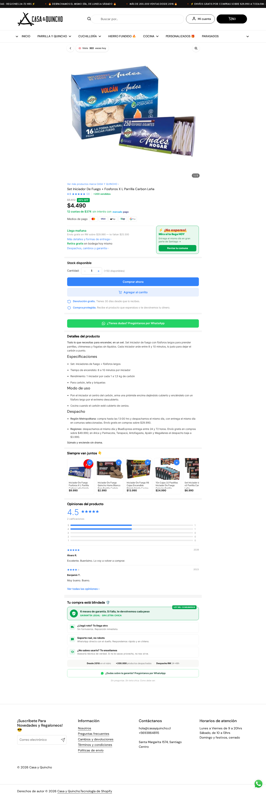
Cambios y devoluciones (95, 739)
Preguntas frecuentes (93, 734)
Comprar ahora (133, 282)
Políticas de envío (91, 750)
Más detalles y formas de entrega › (89, 239)
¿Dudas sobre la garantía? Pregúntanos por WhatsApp (135, 673)
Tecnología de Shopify (96, 791)
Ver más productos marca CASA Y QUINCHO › (93, 184)
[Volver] (70, 48)
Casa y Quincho (68, 791)
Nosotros (84, 728)
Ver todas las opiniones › (83, 589)
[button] (232, 18)
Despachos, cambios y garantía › (87, 248)
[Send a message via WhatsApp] (258, 784)
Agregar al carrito (136, 292)
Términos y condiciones (95, 745)
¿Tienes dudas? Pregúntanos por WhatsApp (135, 323)
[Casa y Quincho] (40, 19)
